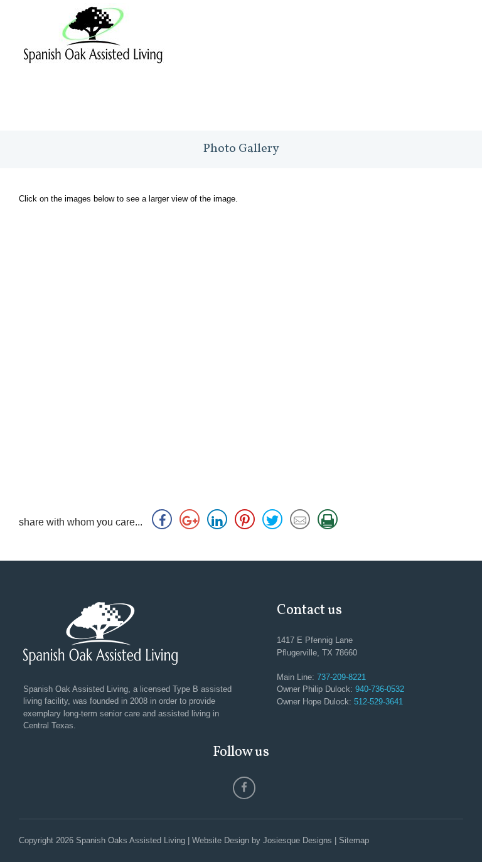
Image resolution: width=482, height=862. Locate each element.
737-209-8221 (341, 677)
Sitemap (354, 840)
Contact (432, 102)
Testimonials (301, 102)
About (109, 102)
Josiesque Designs (297, 840)
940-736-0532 (379, 689)
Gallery (372, 102)
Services (163, 102)
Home (62, 102)
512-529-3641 (378, 701)
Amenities (224, 102)
